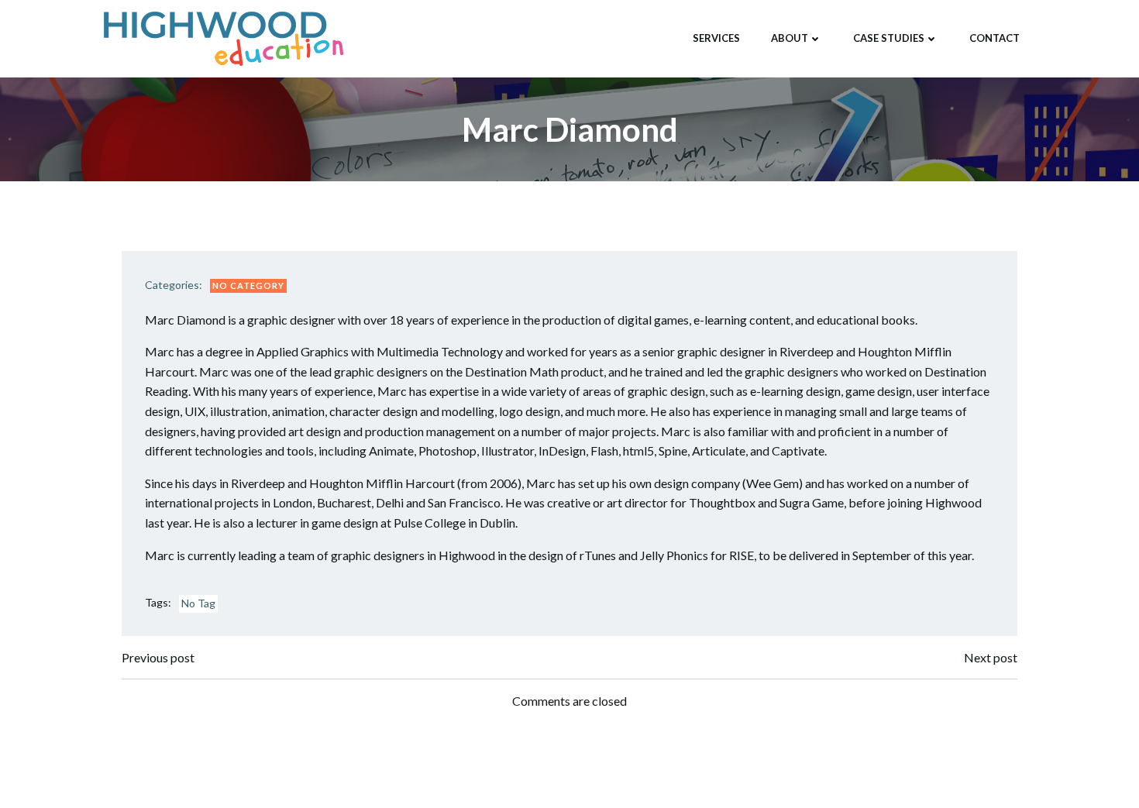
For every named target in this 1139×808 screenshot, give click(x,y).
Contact (994, 38)
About (789, 38)
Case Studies (888, 38)
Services (716, 38)
